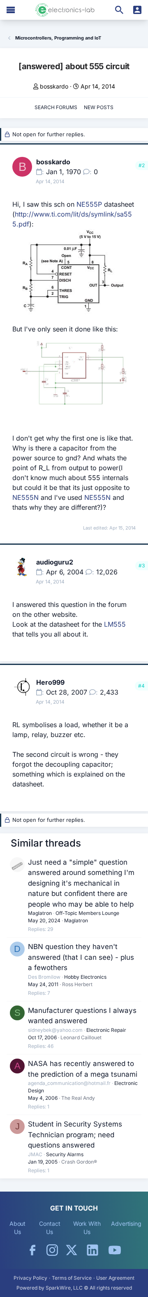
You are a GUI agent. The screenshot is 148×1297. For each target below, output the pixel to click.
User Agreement (115, 1278)
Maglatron (40, 913)
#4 (141, 686)
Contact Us (49, 1227)
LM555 (115, 624)
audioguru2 (54, 562)
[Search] (119, 10)
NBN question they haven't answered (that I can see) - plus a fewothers (81, 957)
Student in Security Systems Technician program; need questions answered (75, 1134)
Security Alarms (64, 1154)
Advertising (126, 1223)
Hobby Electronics (85, 977)
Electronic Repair (106, 1030)
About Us (17, 1227)
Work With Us (87, 1227)
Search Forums (56, 107)
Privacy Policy (30, 1278)
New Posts (98, 107)
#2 (142, 165)
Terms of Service (72, 1278)
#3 (142, 565)
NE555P (89, 204)
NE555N (25, 497)
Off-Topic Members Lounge (87, 913)
